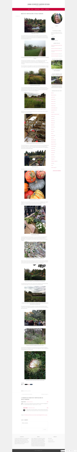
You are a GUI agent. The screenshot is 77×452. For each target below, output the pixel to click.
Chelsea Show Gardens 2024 (54, 48)
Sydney (52, 154)
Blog (32, 9)
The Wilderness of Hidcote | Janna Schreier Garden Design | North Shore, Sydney (35, 414)
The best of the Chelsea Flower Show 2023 (56, 50)
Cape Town (52, 97)
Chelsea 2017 (53, 103)
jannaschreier (25, 407)
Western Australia (53, 167)
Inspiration (52, 116)
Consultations (37, 9)
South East (52, 148)
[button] (56, 18)
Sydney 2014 (52, 156)
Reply (47, 401)
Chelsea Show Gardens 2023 (54, 53)
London (52, 118)
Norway (52, 137)
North (52, 133)
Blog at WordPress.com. (38, 450)
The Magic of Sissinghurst (44, 394)
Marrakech (52, 120)
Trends (52, 163)
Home (29, 9)
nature (52, 129)
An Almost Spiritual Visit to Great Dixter (27, 394)
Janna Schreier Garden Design (38, 4)
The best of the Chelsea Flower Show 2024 (56, 45)
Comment (44, 429)
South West (52, 152)
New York (52, 131)
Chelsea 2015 (53, 99)
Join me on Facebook (57, 170)
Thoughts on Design (53, 161)
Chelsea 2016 (53, 101)
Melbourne (52, 122)
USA (51, 165)
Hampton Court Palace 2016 (54, 114)
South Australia (53, 146)
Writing (42, 9)
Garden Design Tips (53, 107)
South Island (52, 150)
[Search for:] (56, 27)
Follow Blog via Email (56, 30)
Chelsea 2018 (53, 105)
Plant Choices (53, 139)
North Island (52, 135)
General (52, 112)
